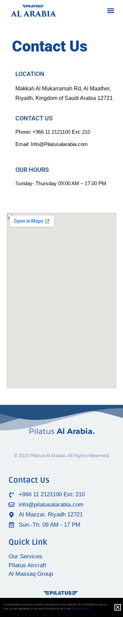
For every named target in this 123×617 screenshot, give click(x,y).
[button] (110, 10)
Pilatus (62, 431)
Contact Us (29, 480)
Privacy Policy (80, 608)
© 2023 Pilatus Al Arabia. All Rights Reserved (61, 455)
